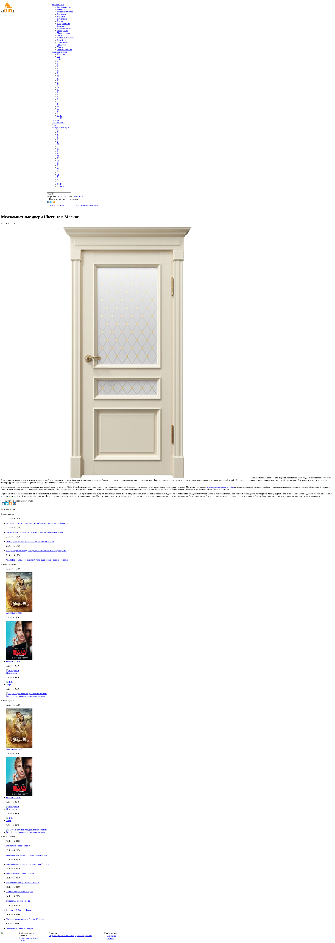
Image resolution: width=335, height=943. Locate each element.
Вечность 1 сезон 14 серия (18, 901)
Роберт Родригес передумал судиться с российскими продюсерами (36, 551)
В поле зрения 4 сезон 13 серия (20, 873)
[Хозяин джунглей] (19, 747)
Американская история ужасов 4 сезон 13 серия (27, 855)
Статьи (55, 125)
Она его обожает (13, 661)
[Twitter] (51, 202)
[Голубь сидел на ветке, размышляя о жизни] (26, 830)
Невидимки (11, 673)
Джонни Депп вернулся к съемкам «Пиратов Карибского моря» (34, 532)
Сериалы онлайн (59, 52)
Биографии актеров (60, 127)
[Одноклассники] (54, 202)
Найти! (50, 194)
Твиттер (110, 938)
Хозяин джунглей (14, 613)
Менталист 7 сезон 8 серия (18, 846)
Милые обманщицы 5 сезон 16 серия (22, 882)
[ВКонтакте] (48, 202)
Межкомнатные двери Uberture (220, 487)
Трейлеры (36, 938)
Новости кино (58, 123)
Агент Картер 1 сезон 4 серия (19, 892)
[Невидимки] (12, 807)
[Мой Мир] (14, 503)
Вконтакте (111, 936)
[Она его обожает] (19, 796)
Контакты (64, 205)
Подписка (53, 205)
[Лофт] (9, 818)
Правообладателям (89, 205)
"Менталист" (62, 196)
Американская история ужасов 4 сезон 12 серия (27, 864)
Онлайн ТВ (57, 120)
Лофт (8, 684)
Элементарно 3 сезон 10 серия (19, 928)
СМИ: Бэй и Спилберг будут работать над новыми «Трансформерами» (37, 560)
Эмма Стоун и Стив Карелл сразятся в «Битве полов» (30, 541)
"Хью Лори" (78, 196)
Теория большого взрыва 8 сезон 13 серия (25, 919)
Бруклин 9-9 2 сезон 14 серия (19, 910)
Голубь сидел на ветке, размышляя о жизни (25, 696)
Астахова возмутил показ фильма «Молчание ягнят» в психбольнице (37, 523)
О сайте (75, 205)
